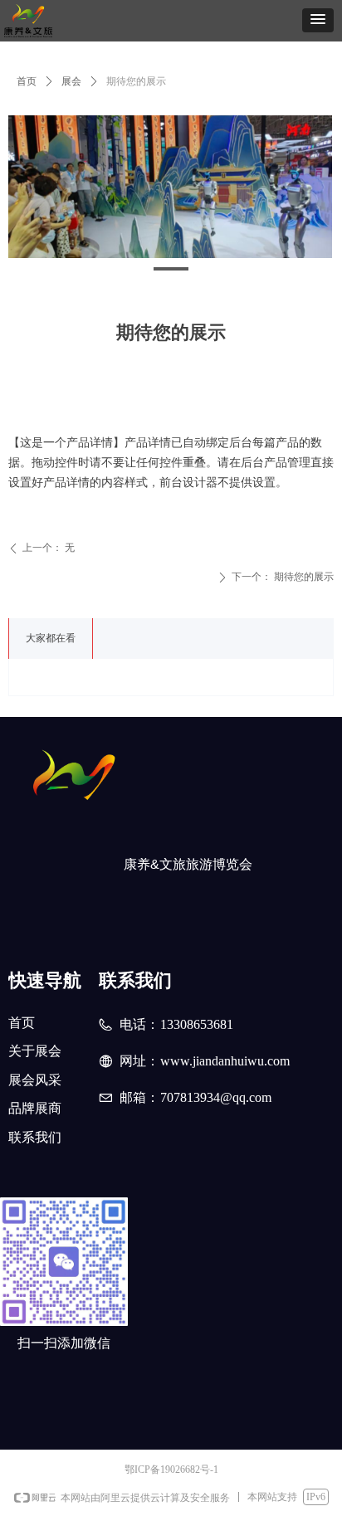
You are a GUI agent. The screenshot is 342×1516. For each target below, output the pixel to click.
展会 (71, 81)
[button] (318, 20)
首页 (27, 81)
